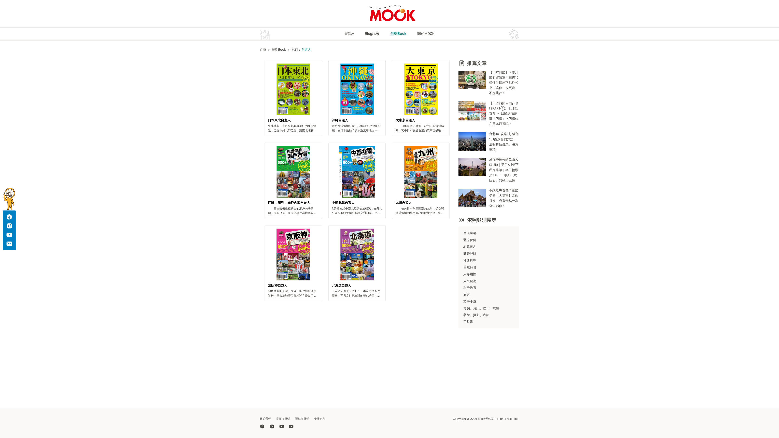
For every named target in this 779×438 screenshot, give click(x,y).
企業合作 (319, 418)
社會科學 (469, 260)
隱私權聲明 (302, 418)
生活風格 (469, 233)
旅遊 (466, 294)
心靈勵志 (469, 247)
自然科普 (469, 267)
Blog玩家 (372, 33)
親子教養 (469, 288)
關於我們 (265, 418)
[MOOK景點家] (391, 14)
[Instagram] (274, 427)
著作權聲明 (283, 418)
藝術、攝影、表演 (476, 315)
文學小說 (469, 301)
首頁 (263, 49)
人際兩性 (469, 274)
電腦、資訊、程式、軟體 (481, 308)
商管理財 (469, 253)
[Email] (294, 427)
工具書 (468, 322)
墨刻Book (398, 33)
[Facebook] (264, 427)
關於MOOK (426, 33)
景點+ (349, 33)
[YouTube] (284, 427)
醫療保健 (469, 240)
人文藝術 (469, 281)
